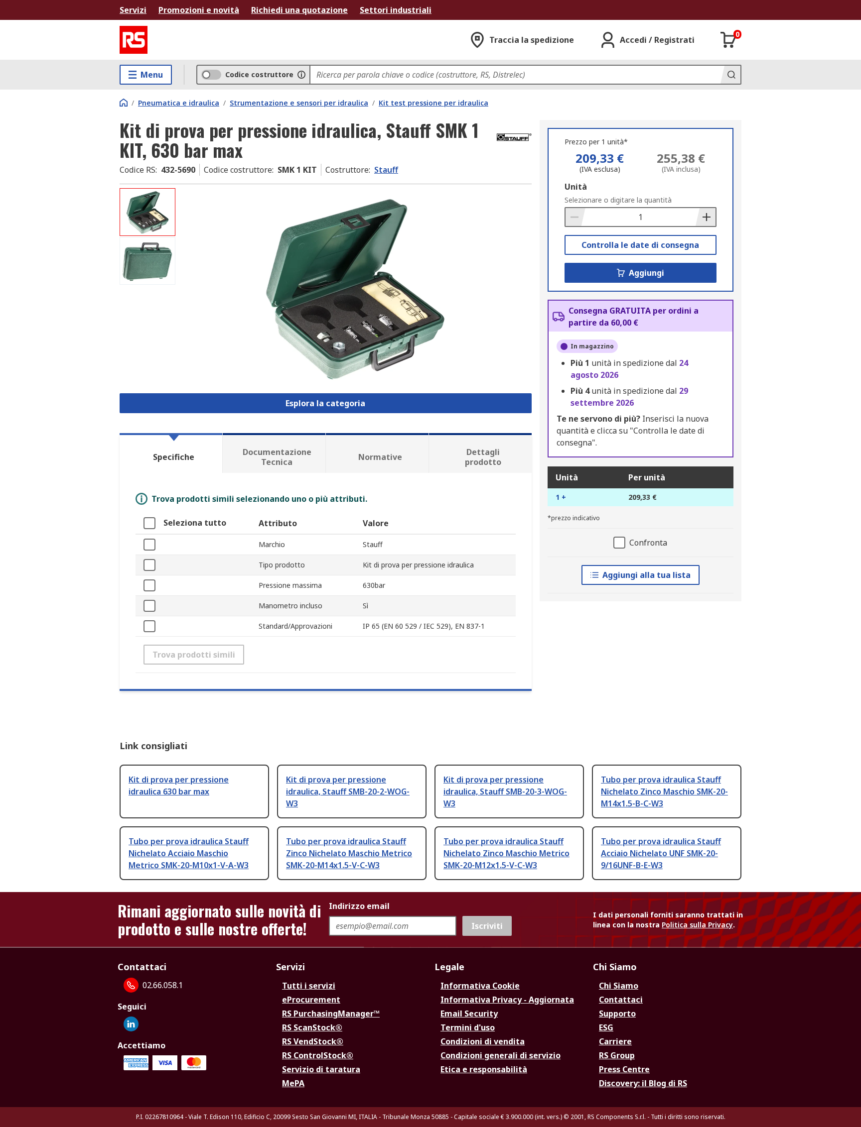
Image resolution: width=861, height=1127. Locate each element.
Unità (576, 186)
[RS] (133, 40)
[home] (124, 103)
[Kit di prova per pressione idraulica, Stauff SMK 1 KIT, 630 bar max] (355, 287)
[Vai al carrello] (728, 40)
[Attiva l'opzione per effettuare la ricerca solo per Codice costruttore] (301, 75)
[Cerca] (730, 75)
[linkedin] (131, 1023)
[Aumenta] (706, 217)
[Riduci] (575, 217)
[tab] (171, 453)
